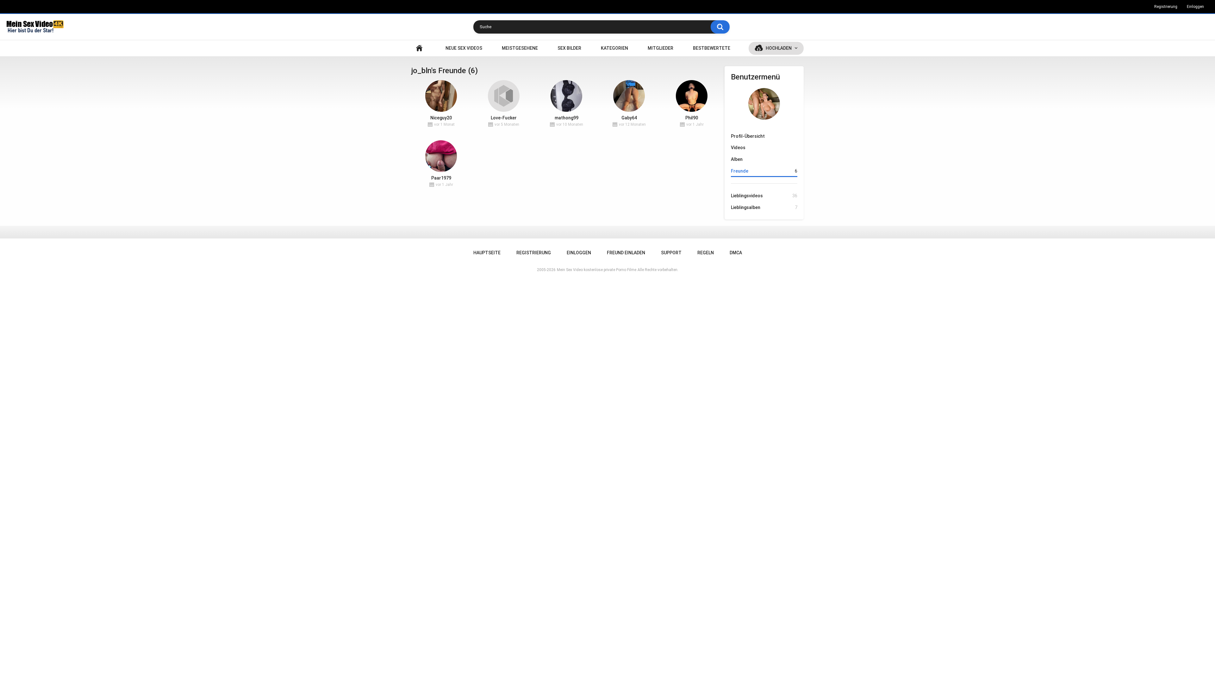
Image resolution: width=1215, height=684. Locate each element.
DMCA (736, 252)
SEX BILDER (569, 48)
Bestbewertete (711, 48)
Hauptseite (419, 48)
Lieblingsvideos (764, 195)
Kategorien (614, 48)
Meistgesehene (520, 48)
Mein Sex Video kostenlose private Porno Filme (596, 270)
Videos (738, 147)
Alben (737, 159)
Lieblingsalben (764, 207)
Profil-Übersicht (748, 136)
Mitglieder (660, 48)
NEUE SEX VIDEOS (464, 48)
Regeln (705, 252)
